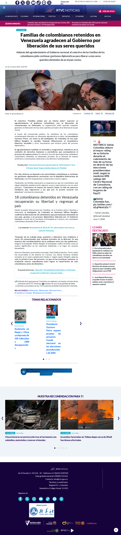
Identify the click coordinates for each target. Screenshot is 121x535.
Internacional (39, 16)
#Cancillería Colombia (23, 293)
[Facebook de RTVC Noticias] (20, 499)
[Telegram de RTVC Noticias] (54, 499)
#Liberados (33, 290)
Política (52, 16)
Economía (80, 16)
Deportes (66, 16)
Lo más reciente (11, 16)
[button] (43, 359)
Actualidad (20, 322)
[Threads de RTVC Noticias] (61, 499)
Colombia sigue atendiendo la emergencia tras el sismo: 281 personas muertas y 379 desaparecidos (49, 24)
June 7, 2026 (99, 219)
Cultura (93, 16)
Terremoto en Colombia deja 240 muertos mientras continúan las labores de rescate (89, 24)
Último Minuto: (12, 23)
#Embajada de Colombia (42, 293)
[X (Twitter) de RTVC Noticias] (27, 499)
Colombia (24, 16)
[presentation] (12, 322)
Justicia (107, 16)
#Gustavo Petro (55, 290)
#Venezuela (43, 290)
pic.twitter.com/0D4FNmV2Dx (102, 206)
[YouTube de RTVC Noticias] (41, 499)
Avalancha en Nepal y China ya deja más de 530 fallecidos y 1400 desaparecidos (22, 338)
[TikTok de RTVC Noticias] (48, 499)
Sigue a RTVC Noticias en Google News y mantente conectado (50, 372)
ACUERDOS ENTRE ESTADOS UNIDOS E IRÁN (80, 1)
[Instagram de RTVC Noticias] (34, 499)
